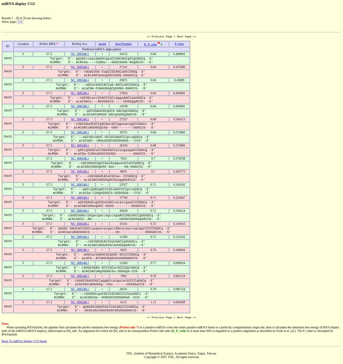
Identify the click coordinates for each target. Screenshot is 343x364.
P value (179, 44)
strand (102, 44)
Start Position (123, 44)
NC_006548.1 (80, 54)
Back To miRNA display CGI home (24, 341)
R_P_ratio (150, 44)
